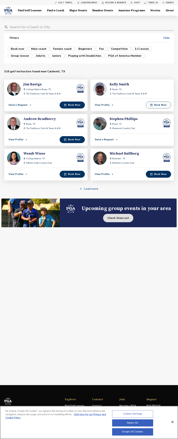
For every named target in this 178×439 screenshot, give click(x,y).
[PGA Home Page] (8, 10)
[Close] (172, 422)
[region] (89, 422)
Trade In (151, 3)
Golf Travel (65, 3)
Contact (97, 405)
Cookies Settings (132, 413)
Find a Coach (55, 10)
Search (170, 2)
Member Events (102, 10)
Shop (135, 3)
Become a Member (115, 3)
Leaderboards (89, 3)
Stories (155, 10)
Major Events (78, 10)
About (169, 10)
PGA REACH (153, 406)
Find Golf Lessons (30, 10)
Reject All (132, 422)
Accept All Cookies (132, 431)
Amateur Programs (131, 10)
